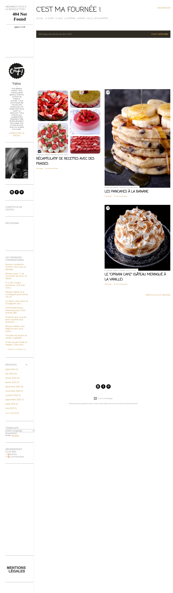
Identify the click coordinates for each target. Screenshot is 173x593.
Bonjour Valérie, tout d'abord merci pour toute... (15, 328)
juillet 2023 (11, 404)
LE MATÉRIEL (70, 18)
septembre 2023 (14, 399)
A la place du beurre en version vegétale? (16, 336)
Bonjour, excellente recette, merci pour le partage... (15, 267)
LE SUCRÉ (49, 18)
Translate (15, 436)
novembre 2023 (13, 391)
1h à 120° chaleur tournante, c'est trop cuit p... (15, 285)
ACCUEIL (39, 18)
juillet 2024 (11, 369)
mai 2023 (10, 408)
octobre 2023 (12, 395)
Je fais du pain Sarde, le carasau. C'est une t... (16, 343)
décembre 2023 (14, 386)
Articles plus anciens (158, 295)
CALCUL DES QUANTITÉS (97, 18)
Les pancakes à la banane (126, 191)
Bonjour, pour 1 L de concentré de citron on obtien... (16, 276)
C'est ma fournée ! (68, 10)
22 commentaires (120, 284)
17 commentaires (120, 196)
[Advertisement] (103, 63)
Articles (13, 454)
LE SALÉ (59, 18)
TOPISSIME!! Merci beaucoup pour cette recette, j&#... (15, 310)
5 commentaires (51, 168)
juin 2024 (10, 373)
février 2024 (12, 378)
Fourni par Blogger (105, 398)
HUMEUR (81, 18)
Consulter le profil (16, 134)
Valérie (16, 83)
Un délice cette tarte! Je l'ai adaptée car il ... (16, 302)
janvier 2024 (12, 382)
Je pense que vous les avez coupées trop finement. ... (15, 319)
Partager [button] (39, 168)
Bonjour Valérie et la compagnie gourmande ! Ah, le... (16, 294)
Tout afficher (159, 34)
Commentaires (16, 457)
